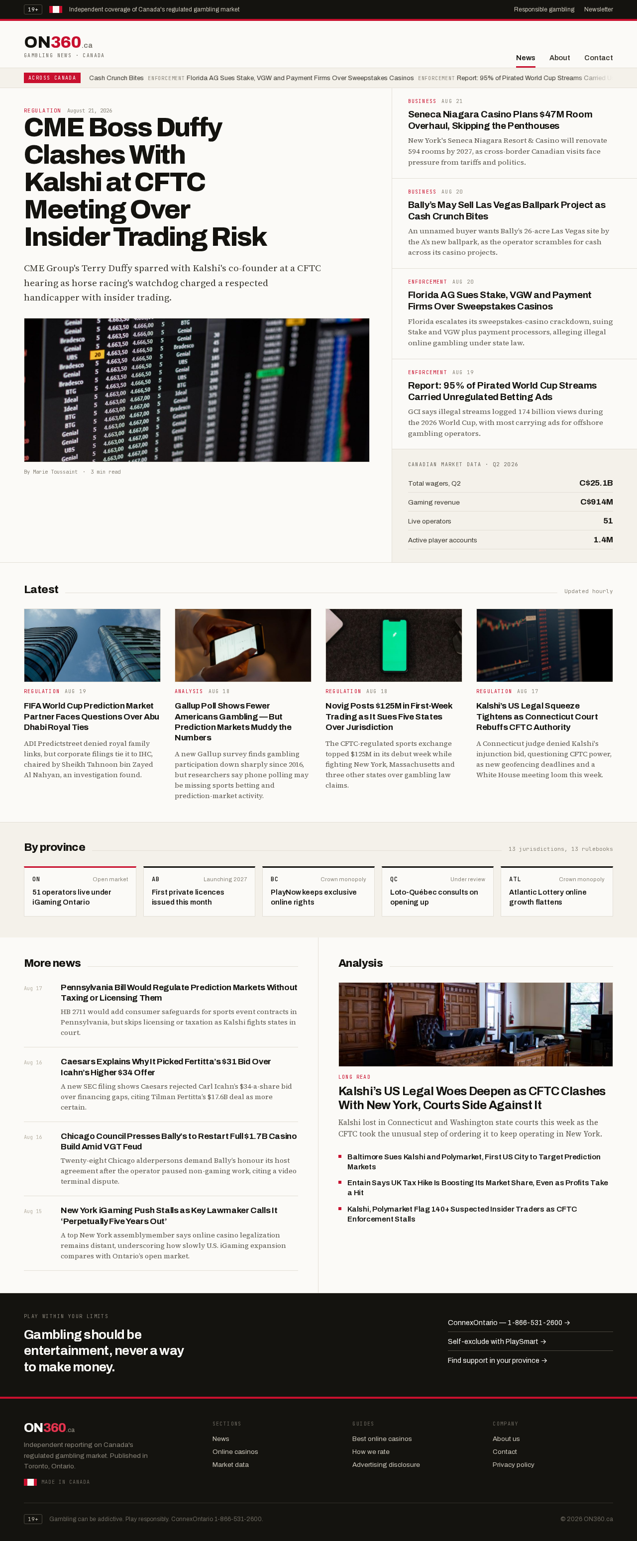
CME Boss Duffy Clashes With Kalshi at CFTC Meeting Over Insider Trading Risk (145, 182)
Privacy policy (513, 1464)
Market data (230, 1464)
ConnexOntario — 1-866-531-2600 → (509, 1323)
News (525, 58)
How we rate (371, 1451)
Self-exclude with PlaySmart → (497, 1341)
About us (506, 1438)
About (559, 58)
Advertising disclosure (386, 1464)
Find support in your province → (497, 1360)
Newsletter (598, 9)
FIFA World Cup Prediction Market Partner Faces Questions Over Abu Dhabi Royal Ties (91, 716)
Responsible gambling (544, 9)
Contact (598, 58)
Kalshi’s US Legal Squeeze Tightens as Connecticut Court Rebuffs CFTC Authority (537, 716)
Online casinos (235, 1451)
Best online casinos (382, 1438)
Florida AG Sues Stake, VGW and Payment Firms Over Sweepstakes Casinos (265, 78)
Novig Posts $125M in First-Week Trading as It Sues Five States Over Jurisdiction (388, 716)
